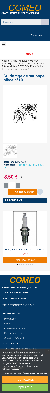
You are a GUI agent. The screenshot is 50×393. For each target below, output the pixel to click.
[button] (4, 44)
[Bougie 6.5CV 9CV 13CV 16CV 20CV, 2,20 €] (25, 237)
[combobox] (20, 22)
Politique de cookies (11, 372)
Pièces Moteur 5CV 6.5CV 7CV (24, 166)
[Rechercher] (45, 22)
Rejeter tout (25, 387)
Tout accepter (25, 379)
